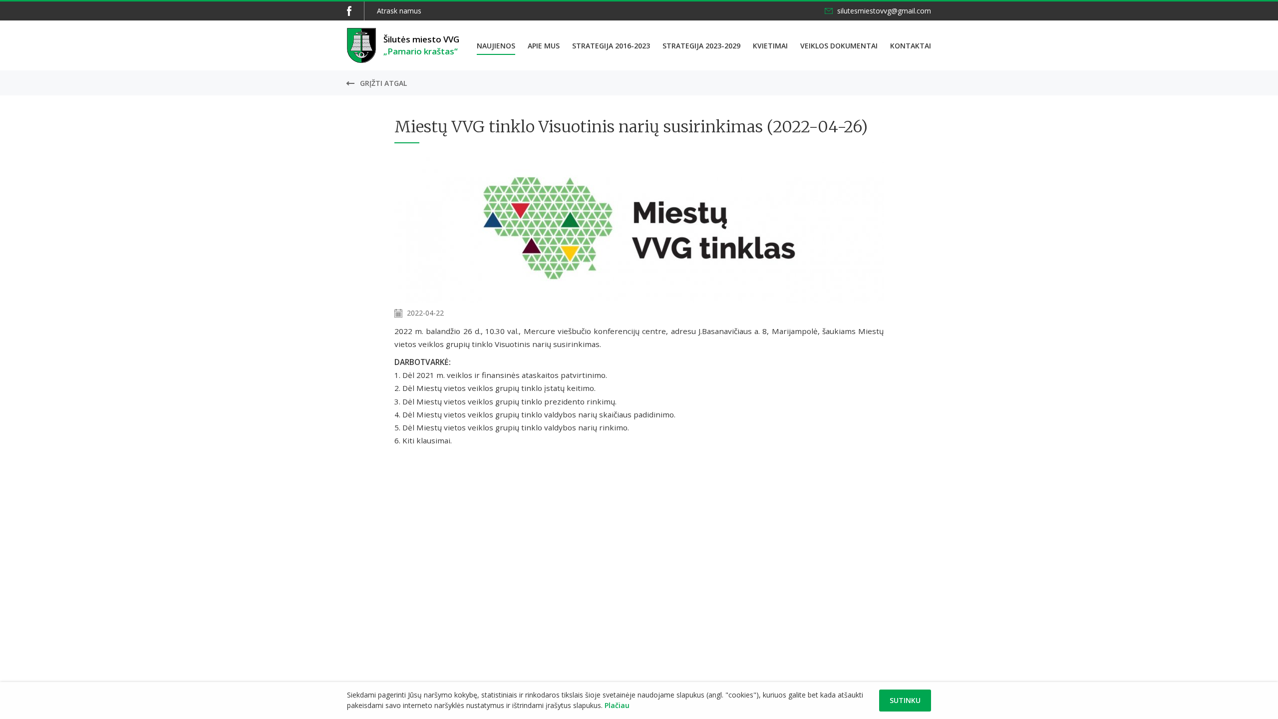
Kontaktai (910, 45)
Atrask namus (399, 10)
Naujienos (496, 45)
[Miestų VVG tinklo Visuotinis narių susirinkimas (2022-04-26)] (639, 300)
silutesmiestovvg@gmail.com (884, 10)
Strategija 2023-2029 (701, 45)
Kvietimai (770, 45)
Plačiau (617, 705)
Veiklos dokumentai (839, 45)
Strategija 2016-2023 (611, 45)
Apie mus (544, 45)
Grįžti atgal (383, 83)
